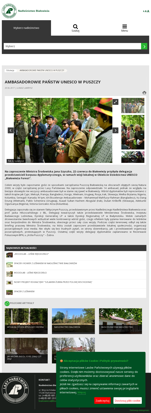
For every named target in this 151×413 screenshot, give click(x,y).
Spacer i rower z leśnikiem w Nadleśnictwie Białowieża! (45, 263)
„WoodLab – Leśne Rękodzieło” (31, 254)
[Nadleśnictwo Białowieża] (9, 11)
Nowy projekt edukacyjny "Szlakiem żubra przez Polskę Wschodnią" (53, 282)
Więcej (82, 392)
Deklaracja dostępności (139, 410)
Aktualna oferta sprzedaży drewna (25, 327)
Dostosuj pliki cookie (128, 400)
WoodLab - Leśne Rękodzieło (30, 272)
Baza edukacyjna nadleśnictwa (117, 327)
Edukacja (10, 70)
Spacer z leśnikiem (24, 291)
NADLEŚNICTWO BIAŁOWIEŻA (67, 327)
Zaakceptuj (102, 400)
